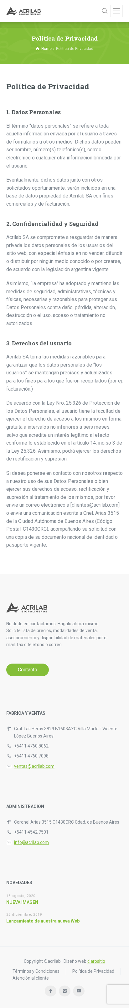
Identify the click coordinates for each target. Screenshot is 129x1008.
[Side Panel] (116, 11)
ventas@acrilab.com (34, 766)
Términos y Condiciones (36, 971)
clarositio (96, 961)
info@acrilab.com (31, 842)
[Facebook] (50, 991)
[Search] (104, 11)
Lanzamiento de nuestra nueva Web (43, 920)
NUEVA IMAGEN (22, 902)
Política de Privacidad (93, 971)
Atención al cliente (31, 978)
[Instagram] (64, 991)
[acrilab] (23, 11)
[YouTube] (79, 991)
